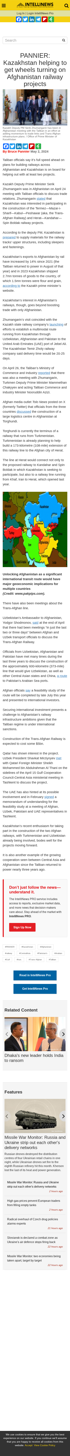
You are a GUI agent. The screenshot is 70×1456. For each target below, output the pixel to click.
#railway (8, 953)
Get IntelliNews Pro (35, 988)
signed (49, 797)
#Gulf (7, 959)
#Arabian (58, 953)
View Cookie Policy (44, 1445)
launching (56, 324)
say (28, 690)
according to (11, 286)
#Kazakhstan (27, 947)
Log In (21, 13)
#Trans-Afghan (35, 959)
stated (41, 198)
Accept (28, 1445)
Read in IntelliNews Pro (35, 975)
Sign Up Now (22, 927)
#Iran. (19, 959)
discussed (24, 411)
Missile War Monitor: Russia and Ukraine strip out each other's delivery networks (35, 1142)
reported (44, 373)
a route (62, 676)
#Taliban (52, 959)
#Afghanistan (45, 947)
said (35, 622)
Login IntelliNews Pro (40, 13)
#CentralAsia (24, 953)
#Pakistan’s (42, 953)
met (58, 758)
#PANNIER (10, 947)
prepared (9, 237)
